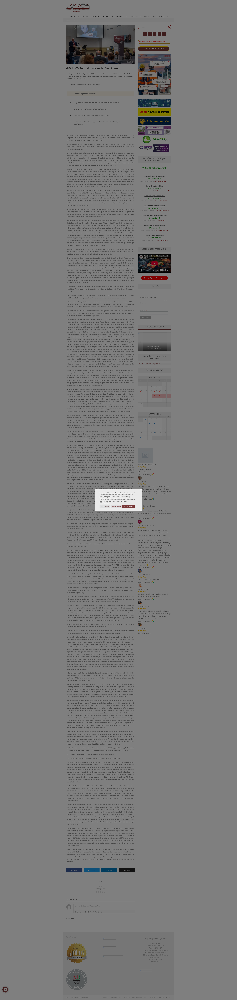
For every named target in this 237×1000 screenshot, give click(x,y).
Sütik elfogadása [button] (128, 506)
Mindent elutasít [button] (116, 506)
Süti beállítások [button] (105, 506)
